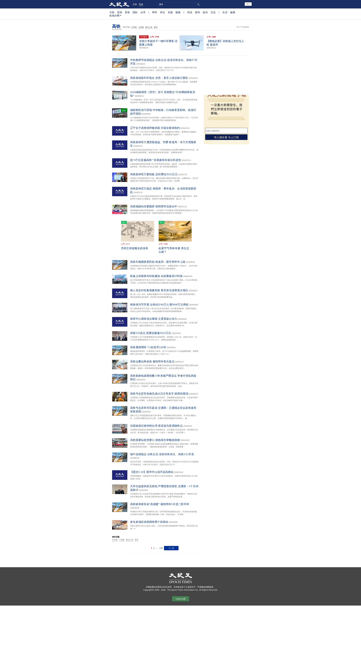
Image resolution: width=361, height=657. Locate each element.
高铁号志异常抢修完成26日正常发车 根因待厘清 (159, 393)
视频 (177, 12)
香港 (127, 12)
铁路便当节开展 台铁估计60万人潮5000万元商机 (159, 304)
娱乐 (205, 12)
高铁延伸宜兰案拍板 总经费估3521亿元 (154, 174)
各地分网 (114, 15)
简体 (141, 4)
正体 (135, 4)
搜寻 (198, 4)
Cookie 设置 (180, 598)
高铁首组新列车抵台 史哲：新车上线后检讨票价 (159, 77)
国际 (135, 12)
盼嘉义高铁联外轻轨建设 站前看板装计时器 (156, 276)
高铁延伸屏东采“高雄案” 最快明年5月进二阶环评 (159, 504)
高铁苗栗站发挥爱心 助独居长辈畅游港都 (155, 440)
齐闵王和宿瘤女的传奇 (134, 248)
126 (161, 548)
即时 (154, 12)
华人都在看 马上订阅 (226, 137)
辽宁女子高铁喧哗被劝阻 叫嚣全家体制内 (155, 127)
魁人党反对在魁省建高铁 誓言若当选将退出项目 (159, 290)
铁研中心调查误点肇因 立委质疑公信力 (153, 318)
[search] (179, 4)
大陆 (111, 12)
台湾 (142, 12)
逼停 (156, 27)
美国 (119, 12)
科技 (189, 12)
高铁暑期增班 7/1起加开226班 (148, 347)
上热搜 (141, 27)
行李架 (134, 27)
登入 (248, 4)
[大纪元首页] (119, 4)
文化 (213, 12)
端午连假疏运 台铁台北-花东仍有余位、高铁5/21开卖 (162, 454)
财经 (197, 12)
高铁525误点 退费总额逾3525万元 (150, 333)
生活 (224, 12)
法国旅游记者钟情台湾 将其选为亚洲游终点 (156, 425)
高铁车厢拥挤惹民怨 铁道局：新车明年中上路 (157, 261)
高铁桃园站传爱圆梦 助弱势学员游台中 (153, 206)
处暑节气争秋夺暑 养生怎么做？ (174, 250)
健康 (232, 12)
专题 (170, 12)
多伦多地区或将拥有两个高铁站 (149, 521)
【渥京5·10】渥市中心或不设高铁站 (151, 472)
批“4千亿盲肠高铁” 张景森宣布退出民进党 (155, 160)
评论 (162, 12)
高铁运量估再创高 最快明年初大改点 (152, 361)
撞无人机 (148, 27)
